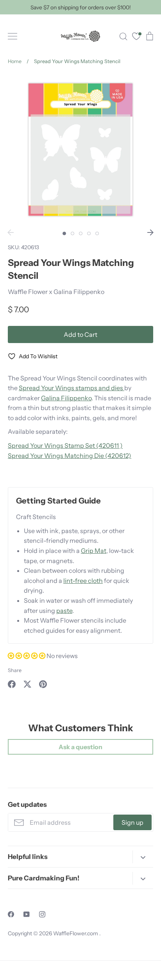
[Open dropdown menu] (142, 856)
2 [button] (72, 233)
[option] (80, 149)
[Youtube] (26, 914)
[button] (27, 656)
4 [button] (89, 233)
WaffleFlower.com (76, 933)
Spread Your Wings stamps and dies (71, 388)
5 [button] (97, 233)
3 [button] (80, 233)
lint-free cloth (83, 580)
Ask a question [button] (80, 747)
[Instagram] (42, 914)
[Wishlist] (136, 37)
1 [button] (64, 233)
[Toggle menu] (12, 36)
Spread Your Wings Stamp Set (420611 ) (65, 445)
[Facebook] (11, 914)
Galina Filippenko (66, 398)
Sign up (132, 822)
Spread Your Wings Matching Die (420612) (69, 455)
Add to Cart (80, 334)
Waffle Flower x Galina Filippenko (56, 292)
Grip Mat (93, 550)
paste (64, 610)
